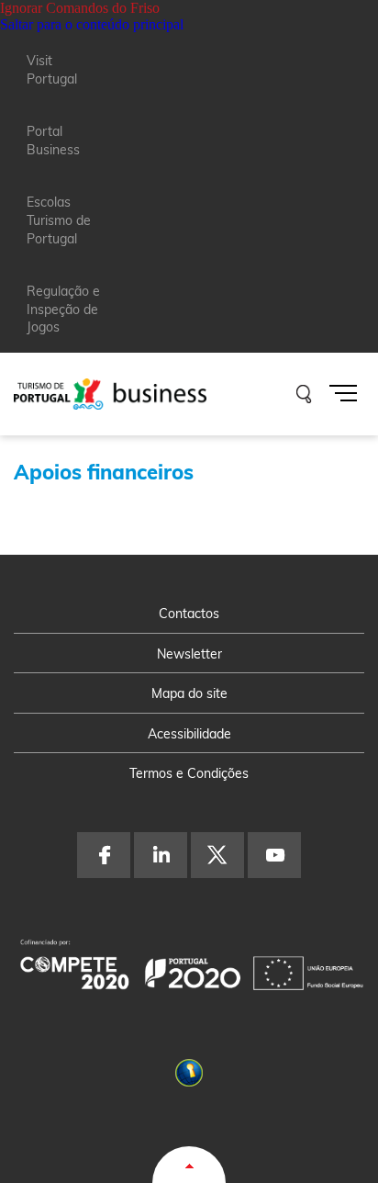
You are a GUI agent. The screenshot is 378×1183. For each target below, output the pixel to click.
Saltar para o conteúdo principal (91, 24)
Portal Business (53, 140)
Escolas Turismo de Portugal (59, 220)
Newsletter (189, 654)
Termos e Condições (189, 773)
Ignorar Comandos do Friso (80, 8)
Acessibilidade (189, 734)
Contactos (189, 613)
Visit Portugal (52, 69)
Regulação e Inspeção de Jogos (63, 309)
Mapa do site (189, 693)
